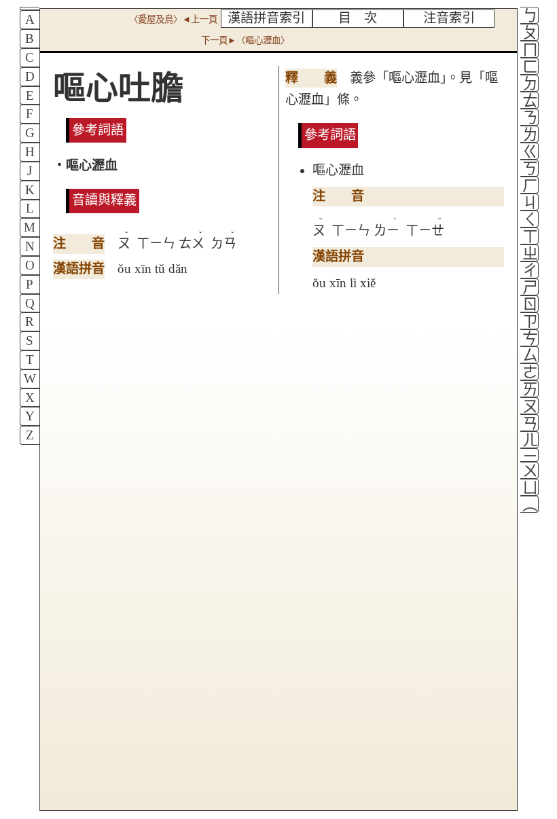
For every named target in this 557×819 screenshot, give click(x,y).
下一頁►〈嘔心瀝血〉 (245, 40)
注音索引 (449, 18)
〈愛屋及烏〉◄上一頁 (173, 19)
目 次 (357, 18)
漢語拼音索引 (266, 18)
